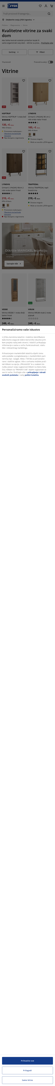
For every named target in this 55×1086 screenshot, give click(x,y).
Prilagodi (27, 1070)
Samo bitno (27, 1080)
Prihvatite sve (27, 1061)
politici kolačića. (32, 375)
